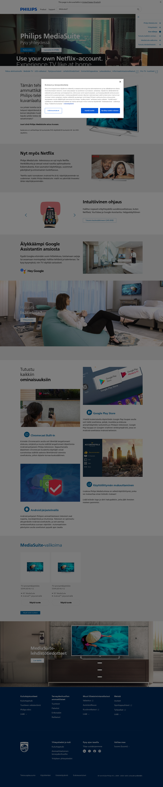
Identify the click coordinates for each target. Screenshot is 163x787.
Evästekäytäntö (69, 103)
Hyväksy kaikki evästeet (110, 110)
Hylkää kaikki (89, 110)
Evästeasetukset (53, 110)
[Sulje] (120, 82)
